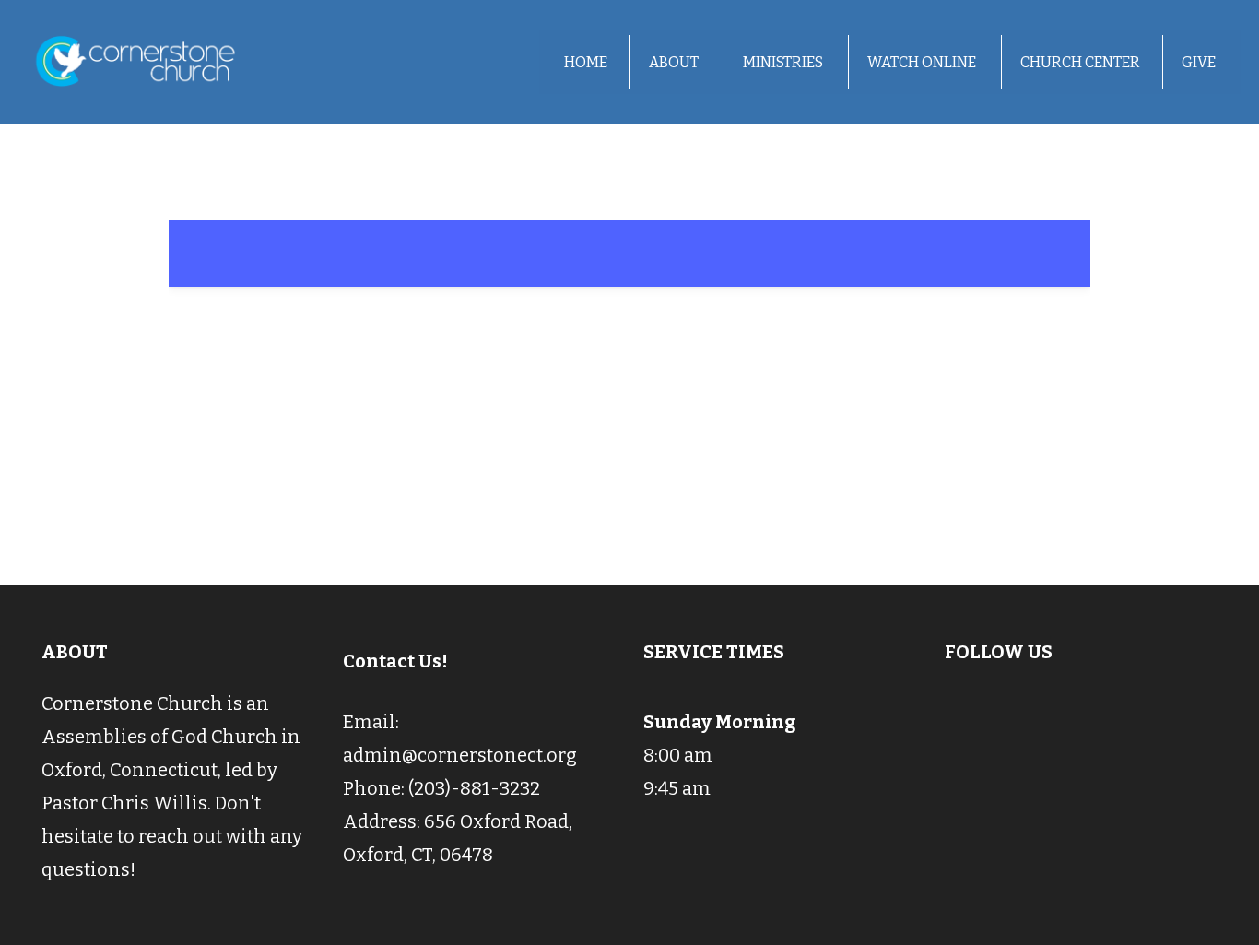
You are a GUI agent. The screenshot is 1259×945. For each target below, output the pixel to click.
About (675, 62)
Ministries (784, 62)
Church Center (1080, 62)
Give (1199, 62)
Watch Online (923, 62)
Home (585, 62)
